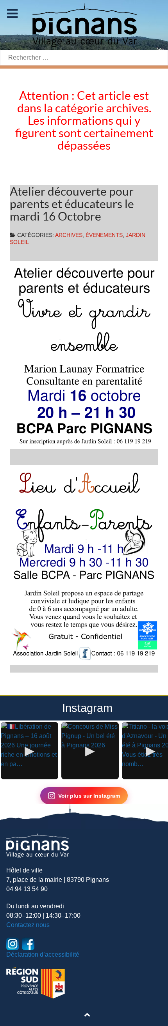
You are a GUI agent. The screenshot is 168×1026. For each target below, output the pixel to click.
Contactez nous (28, 925)
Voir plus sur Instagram (89, 796)
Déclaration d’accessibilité (42, 954)
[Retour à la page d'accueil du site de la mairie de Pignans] (84, 24)
